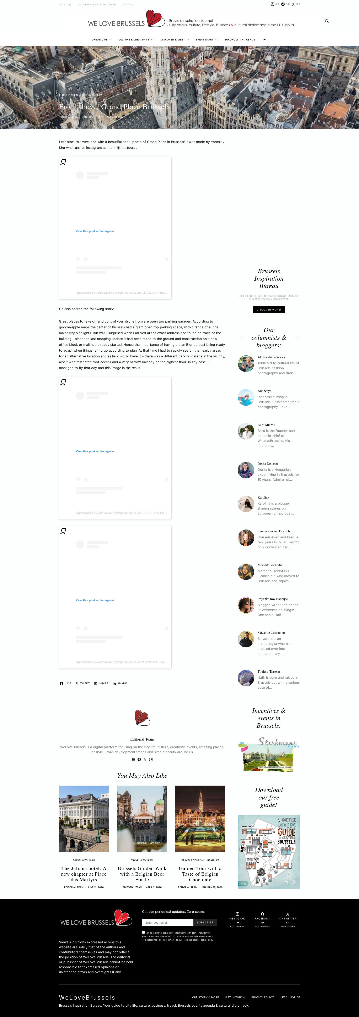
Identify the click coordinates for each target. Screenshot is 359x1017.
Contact (128, 4)
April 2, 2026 (154, 887)
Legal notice (290, 997)
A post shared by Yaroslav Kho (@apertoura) (104, 292)
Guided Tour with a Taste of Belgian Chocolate (200, 874)
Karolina (263, 497)
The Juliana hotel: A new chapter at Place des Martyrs (84, 874)
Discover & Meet (172, 39)
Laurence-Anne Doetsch (274, 531)
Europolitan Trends (240, 39)
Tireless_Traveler (269, 671)
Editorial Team (68, 117)
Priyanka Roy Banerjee (273, 599)
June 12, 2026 (95, 887)
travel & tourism (91, 95)
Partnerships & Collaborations (97, 4)
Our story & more (205, 997)
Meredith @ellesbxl (270, 565)
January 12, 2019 (92, 117)
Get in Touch (235, 997)
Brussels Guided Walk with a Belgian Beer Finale (142, 874)
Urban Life (100, 39)
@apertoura (126, 147)
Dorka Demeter (268, 463)
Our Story (65, 4)
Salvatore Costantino (271, 633)
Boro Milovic (266, 425)
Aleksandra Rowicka (271, 357)
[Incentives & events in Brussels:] (269, 754)
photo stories (68, 95)
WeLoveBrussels (87, 997)
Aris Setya (264, 391)
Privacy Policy (262, 997)
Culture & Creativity (133, 39)
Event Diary (205, 39)
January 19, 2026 (212, 887)
